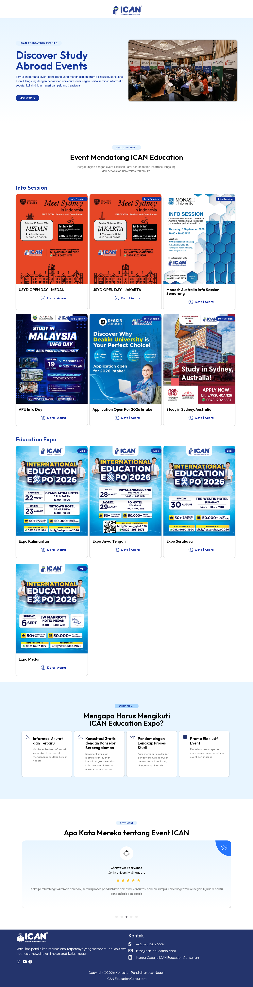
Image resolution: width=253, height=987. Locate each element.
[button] (39, 43)
